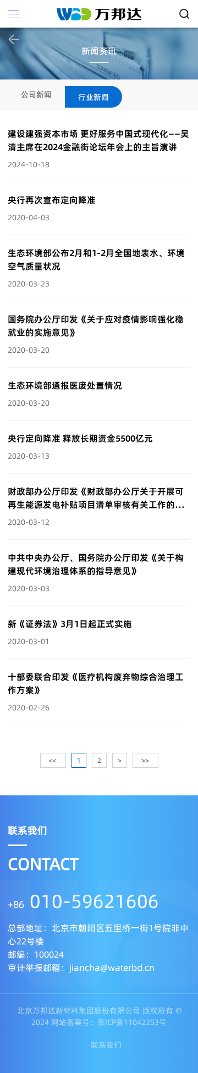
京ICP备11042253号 (132, 1022)
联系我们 (106, 1044)
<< (53, 760)
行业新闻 (93, 97)
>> (145, 760)
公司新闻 (36, 94)
